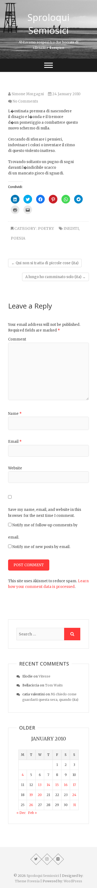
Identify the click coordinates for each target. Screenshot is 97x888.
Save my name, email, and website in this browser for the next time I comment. (44, 512)
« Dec (21, 813)
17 (74, 785)
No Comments (25, 101)
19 (31, 795)
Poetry (46, 228)
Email (15, 441)
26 (31, 805)
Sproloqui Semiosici (48, 24)
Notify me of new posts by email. (41, 547)
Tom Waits (54, 685)
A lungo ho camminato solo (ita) (55, 277)
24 (74, 795)
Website (15, 468)
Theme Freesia (27, 881)
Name (15, 413)
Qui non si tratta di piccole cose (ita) (44, 263)
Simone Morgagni (27, 94)
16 (66, 785)
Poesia (18, 238)
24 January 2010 (66, 94)
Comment (17, 339)
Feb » (32, 813)
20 (40, 795)
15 (57, 785)
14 (48, 785)
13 (39, 785)
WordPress (73, 881)
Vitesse (44, 676)
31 (74, 805)
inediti (71, 228)
